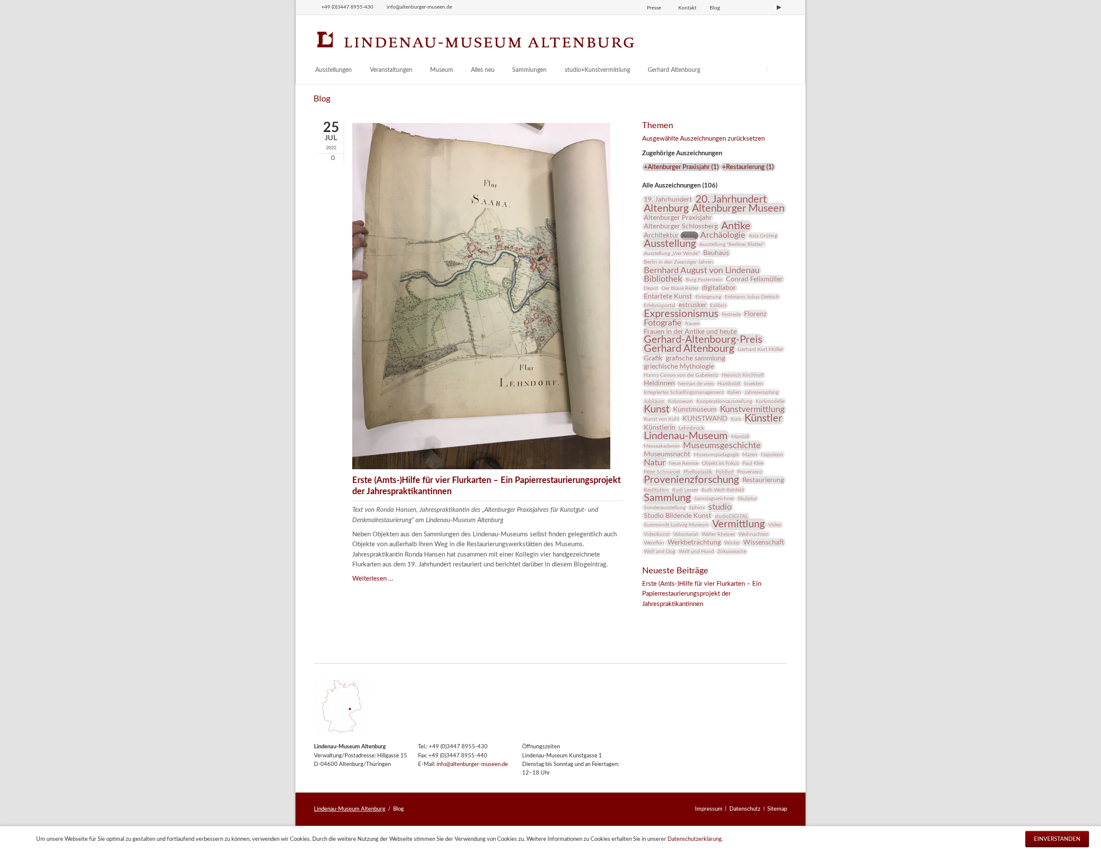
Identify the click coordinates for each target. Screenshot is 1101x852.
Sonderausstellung (665, 507)
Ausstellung (670, 244)
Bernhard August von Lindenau (702, 270)
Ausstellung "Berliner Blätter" (731, 244)
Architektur (661, 235)
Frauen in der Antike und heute (690, 331)
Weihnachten (753, 534)
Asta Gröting (763, 235)
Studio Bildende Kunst (677, 515)
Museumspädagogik (716, 454)
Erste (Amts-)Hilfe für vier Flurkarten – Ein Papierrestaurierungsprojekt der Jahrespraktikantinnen (701, 594)
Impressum (709, 809)
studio (720, 507)
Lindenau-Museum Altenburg (349, 809)
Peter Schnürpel (662, 471)
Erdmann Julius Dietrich (752, 296)
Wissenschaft (763, 542)
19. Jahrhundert (668, 199)
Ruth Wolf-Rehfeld (722, 489)
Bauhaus (716, 252)
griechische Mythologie (679, 366)
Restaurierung (763, 480)
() (681, 167)
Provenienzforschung (691, 480)
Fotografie (663, 323)
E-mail (683, 616)
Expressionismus (681, 314)
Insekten (753, 383)
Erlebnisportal (659, 305)
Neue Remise (683, 463)
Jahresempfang (761, 392)
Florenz (755, 314)
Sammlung (667, 498)
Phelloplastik (697, 471)
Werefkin (654, 542)
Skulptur (747, 498)
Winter (732, 542)
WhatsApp (700, 616)
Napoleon (772, 454)
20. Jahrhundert (731, 199)
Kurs (736, 418)
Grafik (653, 358)
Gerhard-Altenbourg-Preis (703, 340)
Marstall (740, 436)
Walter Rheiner (718, 534)
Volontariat (685, 534)
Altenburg (666, 208)
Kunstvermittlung (752, 409)
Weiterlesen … (372, 578)
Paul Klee (752, 463)
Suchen (777, 69)
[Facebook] (750, 7)
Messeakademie (662, 446)
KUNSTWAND (705, 418)
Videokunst (657, 534)
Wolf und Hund (696, 551)
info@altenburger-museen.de (472, 764)
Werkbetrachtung (694, 542)
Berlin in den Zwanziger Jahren (678, 262)
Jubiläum (654, 401)
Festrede (731, 314)
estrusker (693, 304)
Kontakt (687, 7)
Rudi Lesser (685, 489)
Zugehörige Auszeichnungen (682, 153)
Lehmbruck (691, 428)
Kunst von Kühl (661, 418)
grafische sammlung (695, 358)
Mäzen (749, 454)
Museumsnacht (667, 454)
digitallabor (719, 287)
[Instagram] (735, 7)
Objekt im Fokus (720, 463)
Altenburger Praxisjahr (678, 217)
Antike (735, 226)
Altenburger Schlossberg (681, 226)
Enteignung (708, 296)
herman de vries (696, 383)
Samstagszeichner (714, 498)
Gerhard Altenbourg (689, 349)
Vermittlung (738, 524)
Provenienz (749, 471)
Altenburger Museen (738, 208)
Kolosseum (680, 401)
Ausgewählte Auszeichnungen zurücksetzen (703, 138)
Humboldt (729, 383)
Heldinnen (659, 383)
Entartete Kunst (668, 296)
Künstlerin (659, 427)
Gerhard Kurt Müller (760, 349)
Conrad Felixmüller (754, 279)
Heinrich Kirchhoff (743, 375)
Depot (651, 288)
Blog (715, 7)
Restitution (656, 489)
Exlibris (718, 305)
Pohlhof (725, 471)
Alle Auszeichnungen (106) (679, 185)
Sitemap (777, 809)
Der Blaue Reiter (679, 288)
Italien (734, 392)
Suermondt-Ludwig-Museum (676, 524)
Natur (654, 462)
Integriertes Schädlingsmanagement (684, 392)
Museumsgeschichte (722, 445)
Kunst (657, 409)
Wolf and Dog (659, 551)
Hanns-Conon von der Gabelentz (681, 375)
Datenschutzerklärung (694, 839)
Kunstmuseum (695, 409)
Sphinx (697, 507)
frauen (692, 323)
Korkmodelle (770, 401)
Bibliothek (663, 279)
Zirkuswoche (731, 551)
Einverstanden (1057, 839)
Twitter (666, 616)
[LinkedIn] (764, 7)
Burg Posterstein (704, 279)
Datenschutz (744, 809)
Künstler (763, 418)
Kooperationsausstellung (724, 401)
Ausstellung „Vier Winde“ (672, 253)
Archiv (689, 235)
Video (774, 524)
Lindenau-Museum (686, 436)
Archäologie (722, 235)
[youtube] (779, 7)
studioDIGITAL (731, 516)
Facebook (649, 616)
